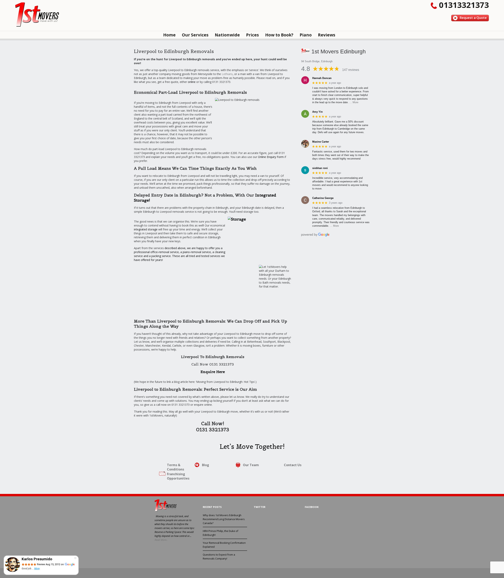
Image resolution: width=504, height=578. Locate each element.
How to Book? (279, 35)
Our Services (195, 35)
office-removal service (164, 252)
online (191, 82)
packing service (161, 256)
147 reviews (350, 69)
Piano (306, 35)
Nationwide (227, 35)
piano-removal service (197, 252)
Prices (252, 35)
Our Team (251, 465)
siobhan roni (320, 168)
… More (353, 102)
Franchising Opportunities (178, 476)
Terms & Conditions (175, 467)
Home (169, 35)
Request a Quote (473, 17)
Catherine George (323, 198)
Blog (205, 465)
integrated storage (146, 229)
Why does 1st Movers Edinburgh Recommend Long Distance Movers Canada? (224, 519)
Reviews (326, 35)
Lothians (227, 74)
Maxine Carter (320, 141)
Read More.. (161, 540)
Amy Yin (317, 111)
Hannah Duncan (322, 78)
